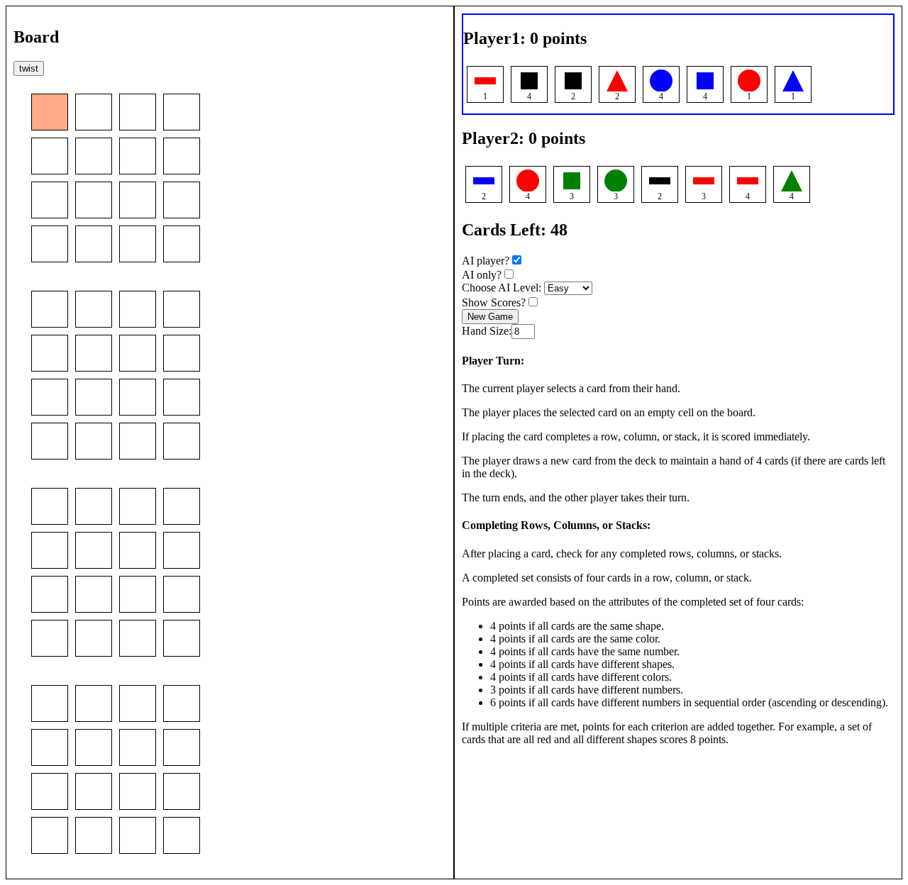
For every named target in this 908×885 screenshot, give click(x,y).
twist (28, 68)
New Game (490, 316)
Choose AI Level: (503, 288)
